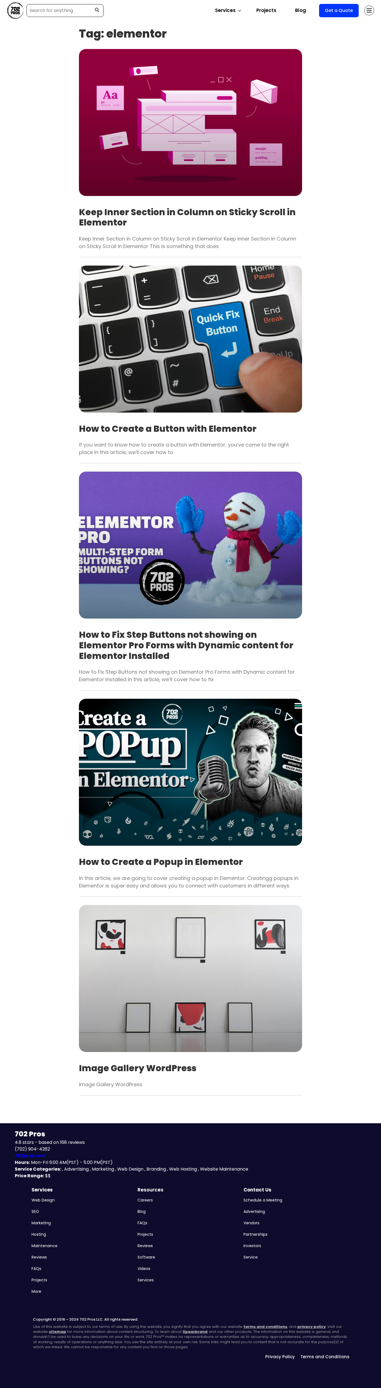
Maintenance (44, 1246)
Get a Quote (339, 10)
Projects (266, 10)
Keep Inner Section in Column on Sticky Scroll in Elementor (187, 217)
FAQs (36, 1268)
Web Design (43, 1200)
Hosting (39, 1234)
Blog (300, 10)
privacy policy (311, 1326)
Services (42, 1189)
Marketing (41, 1223)
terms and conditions (265, 1326)
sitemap (57, 1331)
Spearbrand (195, 1331)
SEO (35, 1211)
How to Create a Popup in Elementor (161, 862)
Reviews (39, 1257)
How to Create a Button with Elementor (168, 429)
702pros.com (30, 1155)
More (36, 1291)
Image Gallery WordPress (137, 1068)
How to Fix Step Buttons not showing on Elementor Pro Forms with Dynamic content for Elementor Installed (186, 645)
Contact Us (257, 1189)
